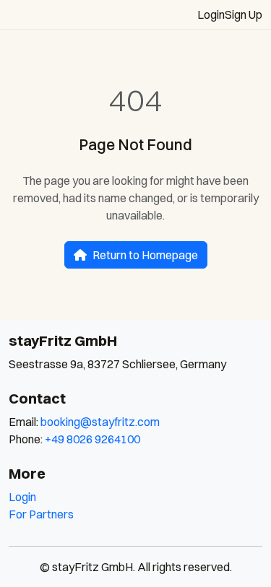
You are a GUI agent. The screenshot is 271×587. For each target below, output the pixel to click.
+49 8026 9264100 (92, 439)
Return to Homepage (145, 255)
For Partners (41, 514)
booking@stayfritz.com (100, 421)
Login (211, 14)
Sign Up (243, 14)
